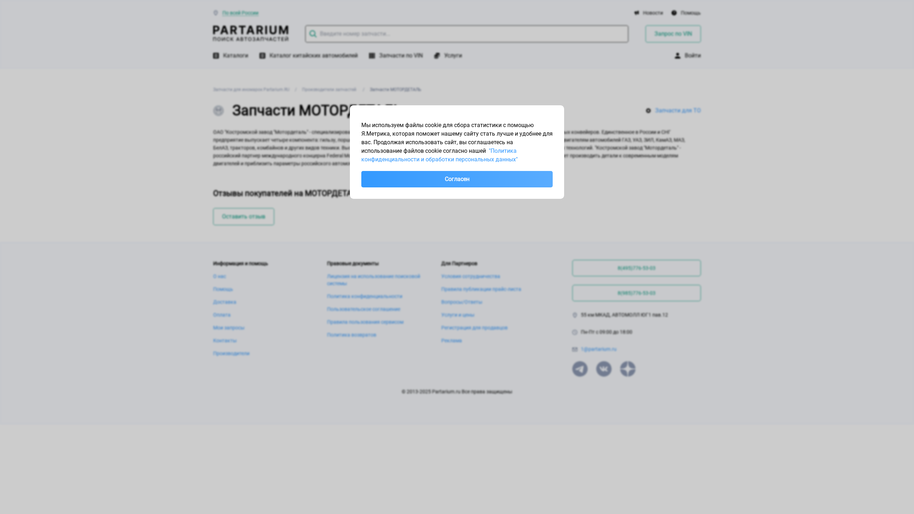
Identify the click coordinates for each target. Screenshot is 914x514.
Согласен (457, 179)
